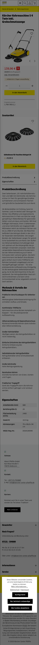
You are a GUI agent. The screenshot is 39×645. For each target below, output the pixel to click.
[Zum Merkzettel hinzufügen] (31, 33)
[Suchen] (25, 3)
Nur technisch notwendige (20, 601)
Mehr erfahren (12, 510)
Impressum (25, 590)
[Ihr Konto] (30, 3)
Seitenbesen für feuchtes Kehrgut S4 (17, 155)
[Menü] (20, 3)
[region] (19, 45)
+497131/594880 (14, 480)
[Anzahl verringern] (6, 85)
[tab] (19, 177)
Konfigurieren (20, 595)
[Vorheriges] (30, 61)
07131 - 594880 (9, 542)
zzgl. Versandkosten (11, 75)
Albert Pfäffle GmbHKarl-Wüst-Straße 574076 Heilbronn (12, 463)
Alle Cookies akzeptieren (20, 608)
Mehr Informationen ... (19, 587)
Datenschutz (15, 590)
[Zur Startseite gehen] (4, 3)
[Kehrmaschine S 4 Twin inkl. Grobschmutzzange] (19, 45)
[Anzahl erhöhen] (32, 85)
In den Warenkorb (19, 93)
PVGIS (25, 626)
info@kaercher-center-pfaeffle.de (21, 483)
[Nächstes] (34, 61)
